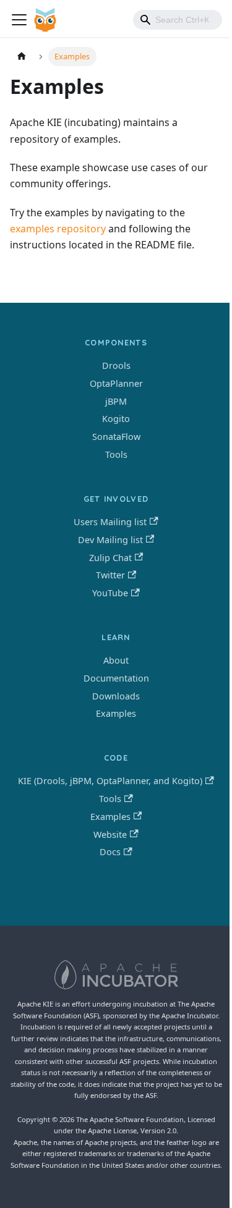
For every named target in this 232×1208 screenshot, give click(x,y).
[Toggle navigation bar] (19, 20)
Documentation (116, 678)
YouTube (110, 593)
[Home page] (21, 56)
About (116, 660)
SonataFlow (116, 436)
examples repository (58, 228)
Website (110, 834)
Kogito (116, 418)
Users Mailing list (110, 522)
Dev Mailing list (110, 540)
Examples (116, 713)
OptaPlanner (116, 383)
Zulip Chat (110, 558)
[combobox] (177, 20)
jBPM (116, 401)
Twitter (110, 575)
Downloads (116, 696)
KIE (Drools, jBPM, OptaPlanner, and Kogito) (110, 781)
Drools (116, 365)
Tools (116, 454)
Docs (110, 852)
